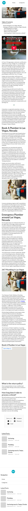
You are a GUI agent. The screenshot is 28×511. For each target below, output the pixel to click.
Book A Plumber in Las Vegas (11, 30)
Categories (22, 2)
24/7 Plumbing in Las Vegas (10, 28)
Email (11, 423)
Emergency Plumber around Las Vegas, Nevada (14, 27)
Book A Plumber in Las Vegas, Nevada (12, 25)
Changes (22, 301)
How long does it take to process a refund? (14, 33)
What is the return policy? (10, 31)
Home (13, 2)
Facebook (19, 418)
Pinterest (19, 421)
